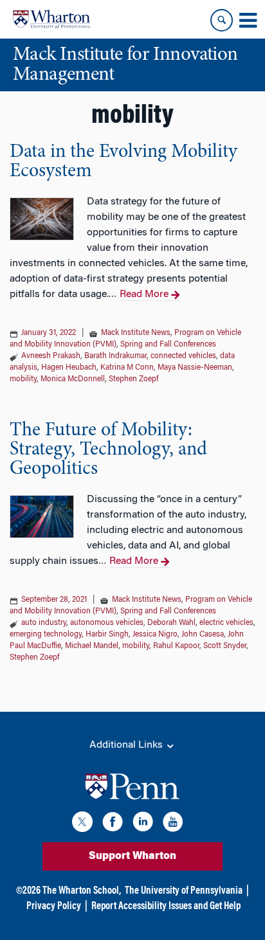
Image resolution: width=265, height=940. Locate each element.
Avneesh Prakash (50, 356)
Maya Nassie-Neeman (195, 368)
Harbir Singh (107, 634)
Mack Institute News (135, 333)
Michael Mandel (91, 646)
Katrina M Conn (127, 368)
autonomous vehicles (106, 623)
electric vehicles (226, 623)
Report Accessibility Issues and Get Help (166, 906)
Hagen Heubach (68, 368)
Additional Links (127, 745)
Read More (144, 294)
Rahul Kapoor (176, 646)
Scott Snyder (224, 646)
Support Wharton (132, 856)
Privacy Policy (53, 906)
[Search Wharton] (221, 20)
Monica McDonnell (73, 379)
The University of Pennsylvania (183, 891)
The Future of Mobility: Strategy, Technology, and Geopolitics (108, 450)
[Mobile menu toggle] (247, 20)
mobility (23, 379)
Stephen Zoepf (133, 379)
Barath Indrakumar (115, 356)
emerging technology (46, 634)
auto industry (43, 623)
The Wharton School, (81, 891)
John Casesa (202, 634)
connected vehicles (183, 356)
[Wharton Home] (51, 19)
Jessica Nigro (155, 634)
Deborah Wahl (171, 623)
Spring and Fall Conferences (168, 344)
